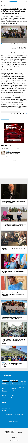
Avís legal (4, 410)
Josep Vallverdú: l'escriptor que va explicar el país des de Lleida (13, 201)
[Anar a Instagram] (19, 375)
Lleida (11, 383)
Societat (4, 385)
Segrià (11, 392)
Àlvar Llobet (4, 228)
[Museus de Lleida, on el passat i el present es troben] (14, 238)
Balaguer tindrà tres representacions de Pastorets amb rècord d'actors (13, 317)
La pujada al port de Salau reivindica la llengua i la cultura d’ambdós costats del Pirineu (13, 365)
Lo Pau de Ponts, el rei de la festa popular (13, 271)
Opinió (20, 385)
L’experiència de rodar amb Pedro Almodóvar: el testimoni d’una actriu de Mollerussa (13, 294)
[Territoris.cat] (14, 1)
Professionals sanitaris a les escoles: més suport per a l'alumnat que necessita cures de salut (14, 154)
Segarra (12, 390)
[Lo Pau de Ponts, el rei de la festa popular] (14, 261)
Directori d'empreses (4, 391)
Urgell (12, 397)
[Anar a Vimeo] (21, 375)
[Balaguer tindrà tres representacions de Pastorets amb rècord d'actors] (14, 307)
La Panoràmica (4, 395)
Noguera (12, 395)
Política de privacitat (7, 408)
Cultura (3, 5)
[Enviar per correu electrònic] (12, 52)
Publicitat (4, 405)
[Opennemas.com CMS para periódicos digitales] (14, 421)
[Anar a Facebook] (13, 375)
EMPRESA (4, 388)
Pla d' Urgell (13, 388)
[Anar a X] (15, 375)
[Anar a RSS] (23, 375)
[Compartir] (14, 52)
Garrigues (12, 385)
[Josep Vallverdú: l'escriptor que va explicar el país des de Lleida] (14, 191)
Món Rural (4, 383)
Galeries (21, 387)
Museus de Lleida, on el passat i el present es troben (13, 249)
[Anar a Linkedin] (17, 375)
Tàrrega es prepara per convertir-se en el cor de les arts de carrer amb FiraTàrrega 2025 (13, 340)
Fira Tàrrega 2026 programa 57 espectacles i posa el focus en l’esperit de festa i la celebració (14, 225)
